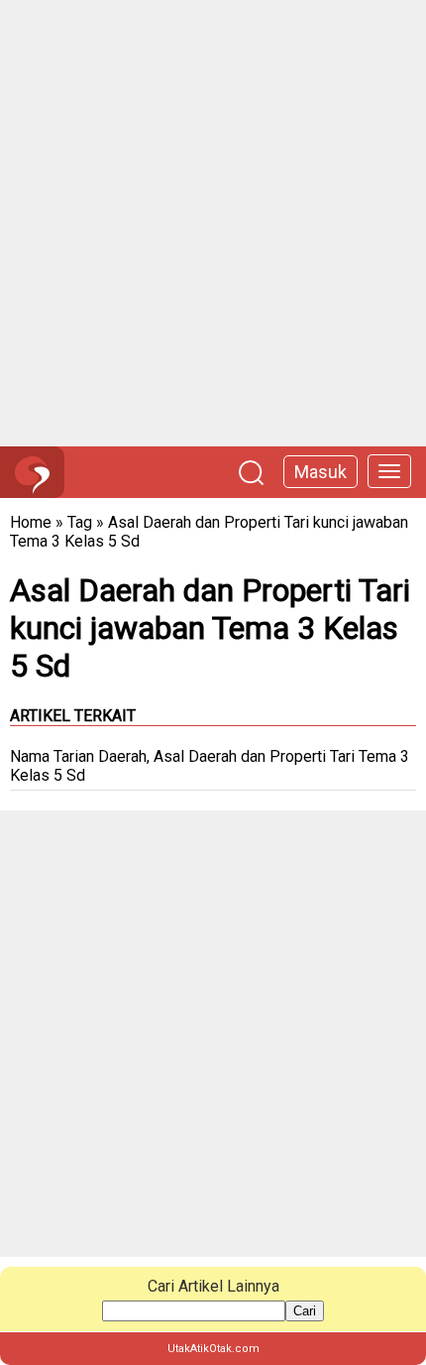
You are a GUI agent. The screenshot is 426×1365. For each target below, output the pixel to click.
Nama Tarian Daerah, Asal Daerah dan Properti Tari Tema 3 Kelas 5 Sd (209, 766)
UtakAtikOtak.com (213, 1348)
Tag (79, 522)
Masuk (320, 471)
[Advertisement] (213, 223)
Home (31, 522)
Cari (304, 1310)
